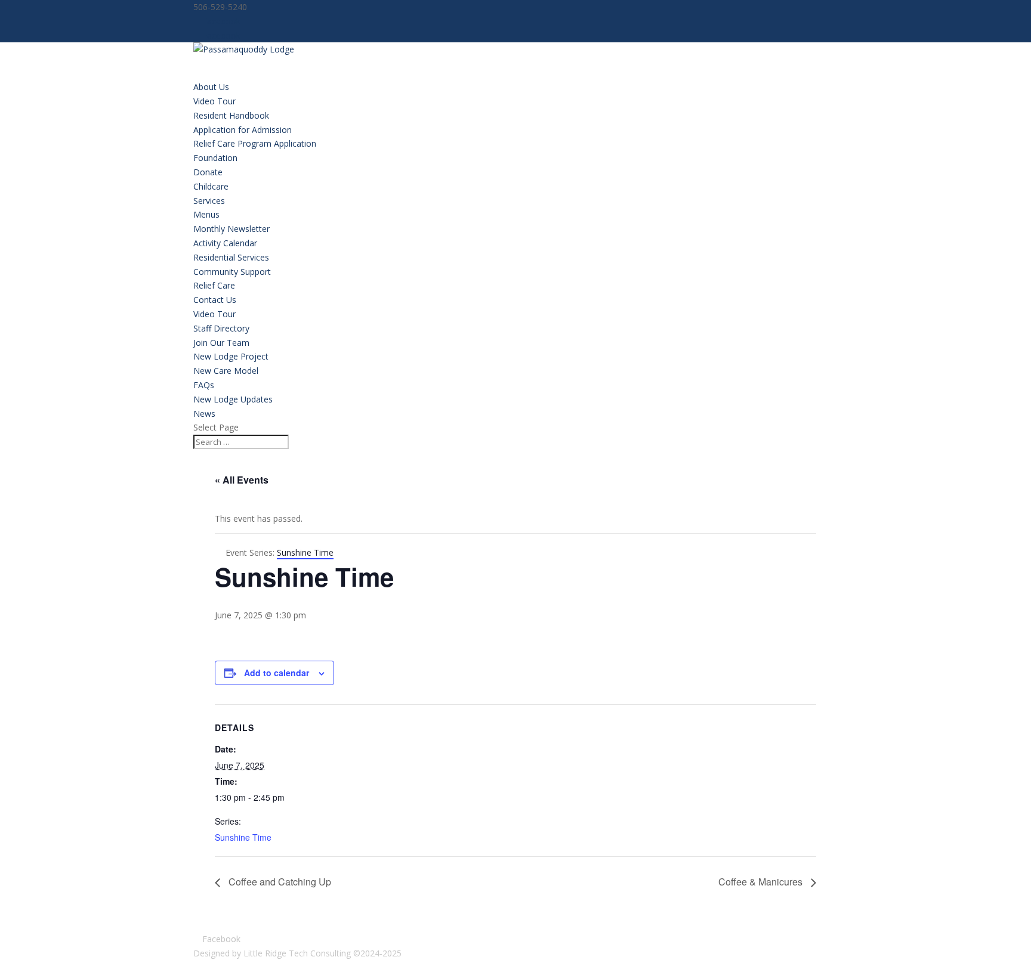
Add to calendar (276, 673)
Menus (206, 214)
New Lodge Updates (233, 399)
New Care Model (225, 370)
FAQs (203, 385)
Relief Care (214, 285)
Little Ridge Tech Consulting (297, 953)
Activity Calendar (225, 243)
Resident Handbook (231, 115)
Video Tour (214, 101)
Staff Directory (221, 328)
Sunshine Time (243, 837)
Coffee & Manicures (761, 881)
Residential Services (231, 257)
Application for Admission (242, 129)
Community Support (232, 271)
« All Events (241, 480)
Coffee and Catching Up (278, 881)
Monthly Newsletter (231, 228)
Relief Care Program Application (254, 143)
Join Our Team (221, 342)
